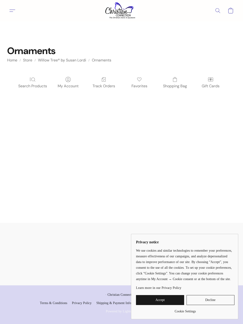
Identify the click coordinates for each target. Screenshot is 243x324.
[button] (121, 10)
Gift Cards (211, 85)
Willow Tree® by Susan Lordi (62, 60)
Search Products (32, 85)
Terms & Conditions (53, 303)
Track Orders (104, 85)
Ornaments (101, 60)
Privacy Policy (82, 303)
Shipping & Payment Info (113, 303)
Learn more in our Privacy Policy (158, 288)
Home (12, 60)
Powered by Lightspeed (121, 311)
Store (27, 60)
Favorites (139, 85)
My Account (68, 85)
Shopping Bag (175, 85)
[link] (185, 309)
